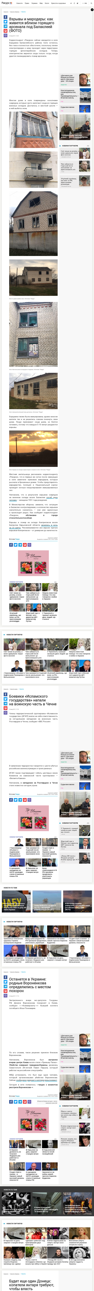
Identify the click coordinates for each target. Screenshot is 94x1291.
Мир (41, 3)
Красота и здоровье (58, 3)
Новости (19, 3)
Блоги (47, 3)
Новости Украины (14, 11)
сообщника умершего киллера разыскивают (36, 1080)
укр (83, 3)
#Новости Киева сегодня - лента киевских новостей (47, 1102)
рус (86, 3)
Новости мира (13, 689)
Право (27, 3)
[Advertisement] (35, 77)
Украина (34, 3)
